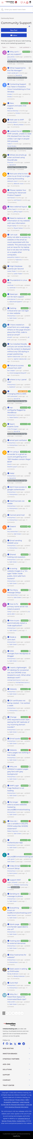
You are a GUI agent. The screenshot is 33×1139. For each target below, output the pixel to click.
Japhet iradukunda (13, 356)
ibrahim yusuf (12, 467)
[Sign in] (29, 26)
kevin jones (13, 873)
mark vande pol (12, 73)
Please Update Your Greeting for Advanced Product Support (16, 192)
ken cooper (11, 370)
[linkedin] (11, 1043)
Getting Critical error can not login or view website (18, 310)
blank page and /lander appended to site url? (17, 926)
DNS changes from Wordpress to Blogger (18, 653)
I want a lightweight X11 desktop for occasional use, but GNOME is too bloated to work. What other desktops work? (19, 673)
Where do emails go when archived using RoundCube (17, 157)
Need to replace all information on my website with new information (18, 220)
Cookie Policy (21, 1121)
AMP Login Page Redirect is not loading (15, 788)
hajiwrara (18, 259)
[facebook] (4, 1043)
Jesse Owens (13, 417)
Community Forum (7, 18)
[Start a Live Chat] (21, 2)
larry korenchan (12, 531)
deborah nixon (12, 181)
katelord (12, 387)
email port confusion (18, 440)
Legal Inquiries (24, 1102)
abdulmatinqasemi (15, 301)
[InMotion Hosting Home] (12, 2)
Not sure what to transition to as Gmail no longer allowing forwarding (18, 176)
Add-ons (6, 1064)
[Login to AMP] (24, 2)
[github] (7, 1043)
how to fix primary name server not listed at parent (17, 606)
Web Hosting (8, 1048)
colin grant (11, 859)
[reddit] (23, 1043)
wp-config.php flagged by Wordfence (16, 410)
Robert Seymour (12, 831)
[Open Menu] (2, 2)
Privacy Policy (20, 1100)
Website (13, 689)
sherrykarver (11, 299)
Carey (9, 611)
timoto (9, 94)
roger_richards (12, 882)
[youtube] (19, 1043)
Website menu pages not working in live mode (18, 752)
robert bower (11, 915)
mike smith (11, 1002)
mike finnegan (12, 429)
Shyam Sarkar (11, 226)
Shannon (10, 162)
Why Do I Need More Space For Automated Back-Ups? (16, 996)
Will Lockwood (12, 396)
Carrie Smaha (11, 59)
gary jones (10, 57)
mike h (9, 144)
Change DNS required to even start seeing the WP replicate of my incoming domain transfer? (18, 722)
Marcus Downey (12, 111)
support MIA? (15, 880)
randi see (10, 285)
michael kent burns (13, 680)
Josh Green (13, 318)
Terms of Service (9, 1100)
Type (4, 47)
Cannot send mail (17, 515)
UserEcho (16, 1136)
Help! (11, 473)
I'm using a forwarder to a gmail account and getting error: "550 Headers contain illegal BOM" (18, 457)
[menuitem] (21, 2)
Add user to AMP (16, 120)
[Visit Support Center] (27, 2)
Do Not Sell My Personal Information (13, 1104)
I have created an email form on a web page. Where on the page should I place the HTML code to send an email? (18, 330)
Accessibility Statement (11, 1102)
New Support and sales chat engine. (16, 105)
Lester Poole (11, 271)
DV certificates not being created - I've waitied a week (18, 703)
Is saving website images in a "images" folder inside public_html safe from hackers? (17, 574)
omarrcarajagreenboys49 (17, 373)
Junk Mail (13, 983)
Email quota (14, 739)
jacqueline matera (13, 257)
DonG (9, 464)
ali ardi (9, 337)
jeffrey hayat (11, 209)
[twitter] (15, 1043)
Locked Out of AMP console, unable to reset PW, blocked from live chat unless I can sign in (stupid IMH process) (19, 136)
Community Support (16, 23)
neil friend (10, 198)
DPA (27, 1100)
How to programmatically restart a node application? (17, 623)
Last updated (24, 47)
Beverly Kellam (12, 122)
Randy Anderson (12, 974)
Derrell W (18, 75)
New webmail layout (18, 207)
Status (12, 47)
